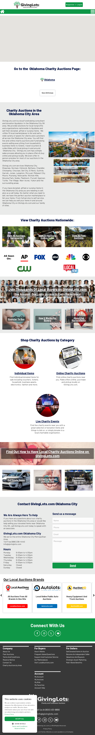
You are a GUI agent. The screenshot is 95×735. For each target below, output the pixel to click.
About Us (6, 651)
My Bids (37, 682)
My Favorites (39, 685)
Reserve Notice (9, 660)
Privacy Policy (9, 714)
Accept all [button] (19, 719)
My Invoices (39, 679)
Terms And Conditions (11, 657)
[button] (20, 724)
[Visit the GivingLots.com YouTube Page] (58, 633)
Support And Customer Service (46, 657)
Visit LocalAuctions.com (44, 662)
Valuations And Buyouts (75, 657)
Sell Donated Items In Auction (77, 651)
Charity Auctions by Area (12, 665)
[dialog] (19, 714)
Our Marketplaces (41, 660)
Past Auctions (8, 654)
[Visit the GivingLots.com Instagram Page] (44, 633)
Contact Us (7, 662)
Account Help (40, 688)
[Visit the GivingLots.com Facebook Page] (37, 633)
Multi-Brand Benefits (74, 662)
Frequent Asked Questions (44, 654)
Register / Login (74, 5)
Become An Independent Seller (78, 654)
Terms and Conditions (19, 726)
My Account (39, 677)
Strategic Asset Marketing (76, 660)
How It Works (39, 651)
